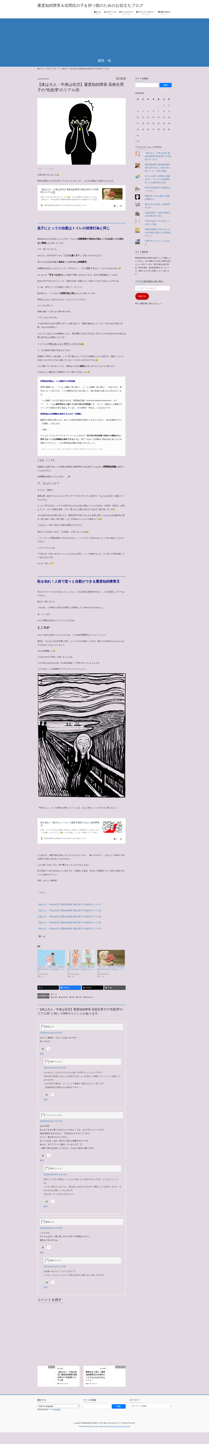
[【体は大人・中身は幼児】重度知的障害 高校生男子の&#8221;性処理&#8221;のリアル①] (81, 958)
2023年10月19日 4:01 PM (51, 1121)
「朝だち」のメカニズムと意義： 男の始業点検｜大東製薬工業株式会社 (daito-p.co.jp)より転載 (71, 449)
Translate (57, 1409)
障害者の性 (89, 997)
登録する (142, 296)
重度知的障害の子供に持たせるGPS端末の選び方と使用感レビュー (157, 232)
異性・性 (121, 79)
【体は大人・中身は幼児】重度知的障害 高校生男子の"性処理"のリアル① (158, 156)
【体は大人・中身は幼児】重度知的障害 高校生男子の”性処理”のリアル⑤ (69, 929)
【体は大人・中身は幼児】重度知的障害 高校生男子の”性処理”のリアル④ (69, 922)
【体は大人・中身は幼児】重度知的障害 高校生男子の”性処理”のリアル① (69, 904)
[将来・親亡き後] (117, 1375)
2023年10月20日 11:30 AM (55, 1175)
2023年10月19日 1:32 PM (55, 1267)
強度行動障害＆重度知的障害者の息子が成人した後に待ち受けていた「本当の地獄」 (157, 168)
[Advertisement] (104, 37)
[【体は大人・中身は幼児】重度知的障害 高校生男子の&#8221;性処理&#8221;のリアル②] (51, 958)
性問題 (55, 997)
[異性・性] (46, 1375)
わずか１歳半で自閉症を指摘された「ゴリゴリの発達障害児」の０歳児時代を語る (157, 179)
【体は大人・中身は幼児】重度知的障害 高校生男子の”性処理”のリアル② (69, 910)
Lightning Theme (103, 1426)
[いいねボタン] (40, 936)
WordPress (91, 1426)
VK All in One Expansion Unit (120, 1426)
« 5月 (137, 141)
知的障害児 (64, 997)
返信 (42, 1054)
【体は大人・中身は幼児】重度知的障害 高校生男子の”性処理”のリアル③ (69, 917)
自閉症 (80, 997)
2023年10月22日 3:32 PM (51, 1033)
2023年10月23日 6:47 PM (55, 1068)
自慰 (73, 997)
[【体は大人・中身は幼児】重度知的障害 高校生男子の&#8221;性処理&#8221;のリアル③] (111, 958)
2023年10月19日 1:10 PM (51, 1228)
